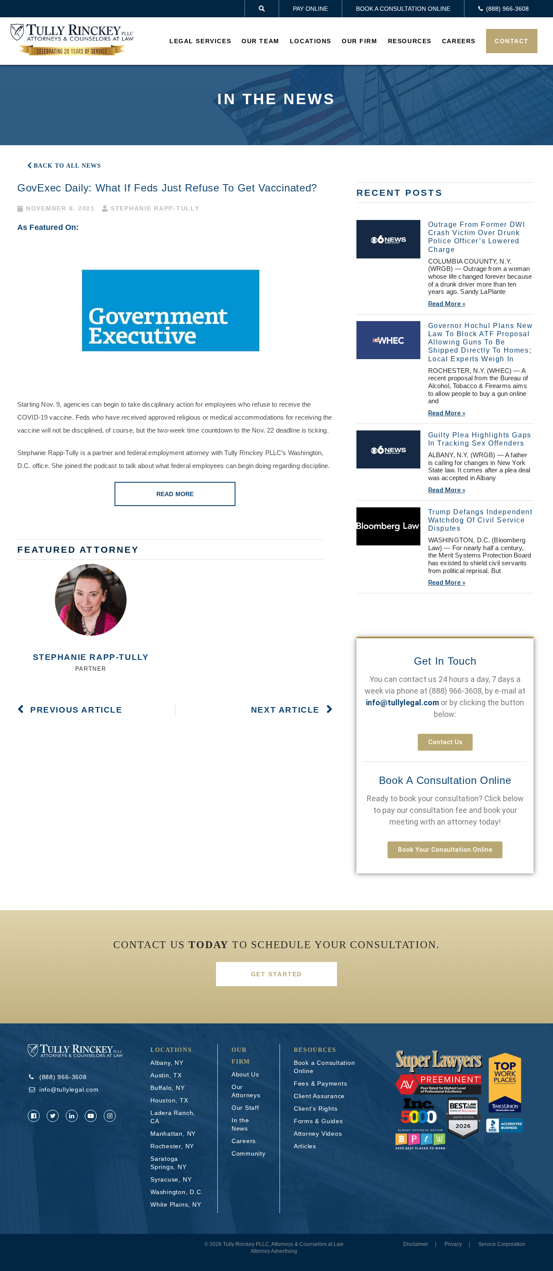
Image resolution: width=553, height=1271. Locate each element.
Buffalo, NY (167, 1087)
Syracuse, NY (170, 1179)
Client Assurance (319, 1096)
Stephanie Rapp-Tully (91, 657)
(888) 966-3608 (455, 690)
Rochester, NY (172, 1146)
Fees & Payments (320, 1083)
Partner (90, 669)
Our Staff (245, 1107)
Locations (310, 41)
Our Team (261, 41)
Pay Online (310, 8)
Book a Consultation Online (403, 8)
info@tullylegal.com (69, 1089)
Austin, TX (166, 1075)
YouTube (91, 1116)
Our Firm (360, 41)
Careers (459, 41)
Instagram (110, 1116)
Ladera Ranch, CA (172, 1116)
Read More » (446, 304)
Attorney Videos (318, 1133)
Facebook (34, 1116)
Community (249, 1153)
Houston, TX (169, 1100)
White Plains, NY (175, 1204)
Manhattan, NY (173, 1133)
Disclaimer (415, 1244)
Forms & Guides (318, 1121)
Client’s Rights (316, 1108)
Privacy (453, 1244)
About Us (245, 1074)
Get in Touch (445, 661)
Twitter (53, 1116)
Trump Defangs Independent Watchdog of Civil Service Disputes (480, 520)
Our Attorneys (246, 1091)
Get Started (276, 974)
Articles (305, 1146)
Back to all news (67, 165)
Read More (175, 494)
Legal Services (200, 41)
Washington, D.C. (176, 1191)
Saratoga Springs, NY (168, 1162)
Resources (410, 41)
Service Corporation (501, 1244)
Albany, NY (167, 1062)
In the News (240, 1124)
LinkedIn (72, 1116)
